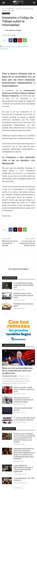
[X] (15, 40)
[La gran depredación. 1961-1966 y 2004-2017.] (7, 480)
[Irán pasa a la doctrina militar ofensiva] (7, 410)
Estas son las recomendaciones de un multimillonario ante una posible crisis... (17, 370)
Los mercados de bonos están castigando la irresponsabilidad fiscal (24, 285)
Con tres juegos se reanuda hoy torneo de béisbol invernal (27, 243)
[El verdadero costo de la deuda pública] (7, 306)
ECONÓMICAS (10, 8)
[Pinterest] (20, 40)
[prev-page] (3, 313)
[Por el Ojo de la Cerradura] (3, 30)
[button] (3, 3)
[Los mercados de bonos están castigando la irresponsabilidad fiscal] (7, 285)
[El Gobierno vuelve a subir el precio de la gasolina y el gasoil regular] (7, 296)
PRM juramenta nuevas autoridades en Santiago (10, 243)
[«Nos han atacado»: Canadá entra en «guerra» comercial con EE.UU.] (7, 390)
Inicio (3, 8)
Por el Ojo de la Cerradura (13, 30)
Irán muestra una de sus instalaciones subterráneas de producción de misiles (23, 400)
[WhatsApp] (25, 40)
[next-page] (6, 313)
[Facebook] (11, 40)
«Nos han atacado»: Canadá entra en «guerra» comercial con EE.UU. (24, 389)
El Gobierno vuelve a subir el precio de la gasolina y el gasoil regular (23, 295)
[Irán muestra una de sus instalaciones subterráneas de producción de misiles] (7, 400)
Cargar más (17, 488)
